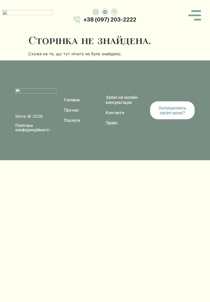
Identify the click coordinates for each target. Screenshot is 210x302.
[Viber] (114, 12)
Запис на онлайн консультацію (122, 100)
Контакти (115, 112)
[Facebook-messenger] (105, 12)
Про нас (71, 110)
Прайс (112, 123)
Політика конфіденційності (32, 127)
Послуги (72, 120)
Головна (72, 100)
